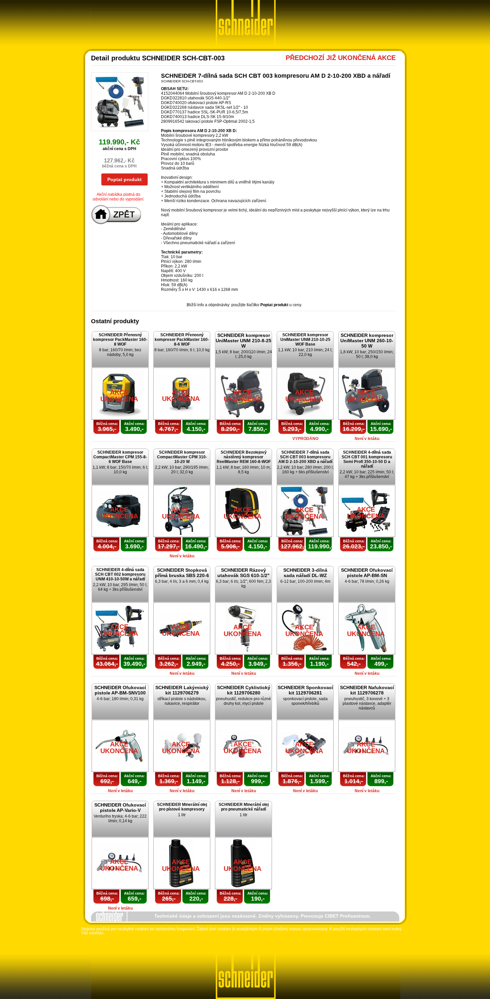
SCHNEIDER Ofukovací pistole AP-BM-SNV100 (120, 690)
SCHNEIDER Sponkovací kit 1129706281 (305, 690)
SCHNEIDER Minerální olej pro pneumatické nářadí (244, 807)
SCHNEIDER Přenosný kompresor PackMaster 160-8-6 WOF (182, 340)
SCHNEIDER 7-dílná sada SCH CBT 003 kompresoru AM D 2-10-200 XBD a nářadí (305, 457)
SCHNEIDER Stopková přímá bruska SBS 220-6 (182, 572)
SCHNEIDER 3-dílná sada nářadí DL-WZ (305, 572)
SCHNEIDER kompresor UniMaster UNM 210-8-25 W (243, 341)
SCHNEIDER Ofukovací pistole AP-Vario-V (120, 807)
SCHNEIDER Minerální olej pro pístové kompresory (182, 807)
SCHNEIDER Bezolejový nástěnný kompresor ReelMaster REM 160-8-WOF (244, 457)
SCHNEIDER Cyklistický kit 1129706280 (243, 690)
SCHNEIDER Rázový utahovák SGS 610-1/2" (243, 572)
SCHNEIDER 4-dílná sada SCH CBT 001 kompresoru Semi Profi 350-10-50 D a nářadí (367, 459)
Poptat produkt (124, 179)
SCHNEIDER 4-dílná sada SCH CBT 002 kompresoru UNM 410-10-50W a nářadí (120, 574)
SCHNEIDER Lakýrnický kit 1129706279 (182, 690)
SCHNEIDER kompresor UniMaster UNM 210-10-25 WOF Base (305, 340)
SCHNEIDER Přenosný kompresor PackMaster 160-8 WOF (120, 340)
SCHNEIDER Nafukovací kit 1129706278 (367, 690)
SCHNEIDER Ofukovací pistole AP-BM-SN (367, 572)
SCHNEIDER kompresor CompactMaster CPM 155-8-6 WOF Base (120, 457)
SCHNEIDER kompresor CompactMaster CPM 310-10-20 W (182, 457)
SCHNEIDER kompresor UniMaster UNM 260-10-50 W (366, 341)
